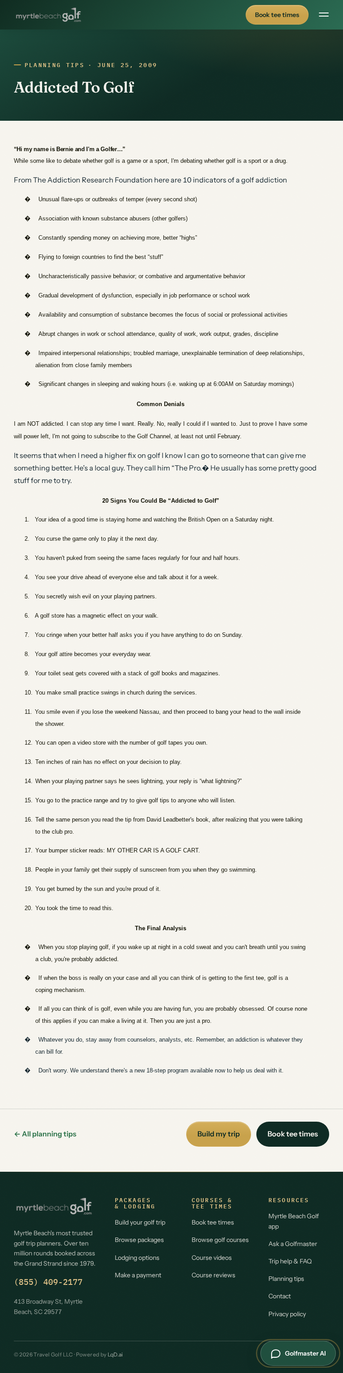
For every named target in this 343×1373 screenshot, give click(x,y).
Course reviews (213, 1275)
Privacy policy (287, 1314)
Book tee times (277, 15)
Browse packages (139, 1240)
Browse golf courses (220, 1240)
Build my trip (218, 1133)
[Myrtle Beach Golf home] (48, 15)
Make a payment (138, 1275)
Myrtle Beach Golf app (293, 1221)
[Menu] (324, 15)
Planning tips (54, 65)
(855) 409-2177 (48, 1282)
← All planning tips (45, 1133)
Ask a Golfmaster (292, 1244)
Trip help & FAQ (290, 1261)
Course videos (212, 1258)
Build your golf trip (140, 1222)
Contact (279, 1296)
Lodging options (137, 1258)
